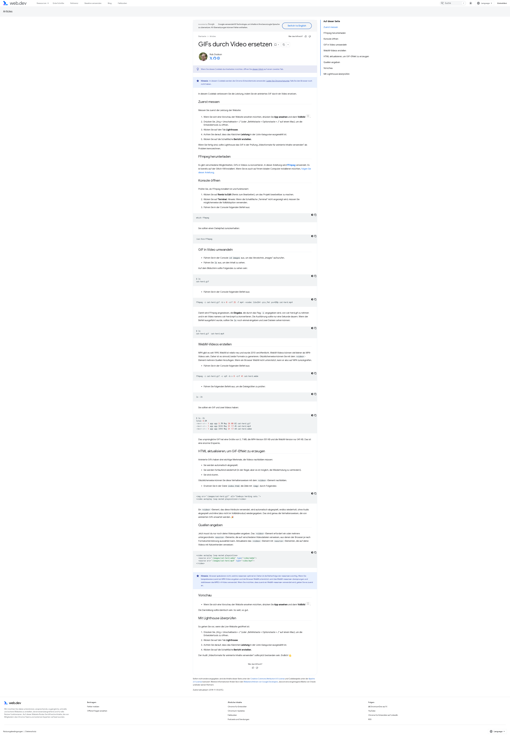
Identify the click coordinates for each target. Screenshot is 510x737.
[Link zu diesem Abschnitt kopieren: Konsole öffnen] (222, 180)
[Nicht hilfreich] (310, 36)
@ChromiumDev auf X (377, 706)
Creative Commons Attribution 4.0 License (267, 679)
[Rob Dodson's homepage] (218, 59)
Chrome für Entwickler (237, 706)
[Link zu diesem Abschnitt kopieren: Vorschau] (214, 595)
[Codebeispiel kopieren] (315, 214)
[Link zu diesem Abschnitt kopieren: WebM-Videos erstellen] (234, 344)
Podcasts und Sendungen (238, 719)
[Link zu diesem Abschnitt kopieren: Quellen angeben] (224, 525)
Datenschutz (30, 731)
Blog (110, 3)
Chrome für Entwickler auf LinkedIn (383, 715)
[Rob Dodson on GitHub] (214, 59)
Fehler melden (93, 706)
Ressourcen (41, 3)
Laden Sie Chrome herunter (277, 81)
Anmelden (502, 3)
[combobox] (453, 3)
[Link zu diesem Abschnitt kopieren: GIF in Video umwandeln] (235, 250)
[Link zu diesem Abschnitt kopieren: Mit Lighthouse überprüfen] (238, 618)
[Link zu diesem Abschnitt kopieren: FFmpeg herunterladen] (233, 156)
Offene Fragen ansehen (97, 711)
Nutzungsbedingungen (13, 731)
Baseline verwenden (93, 3)
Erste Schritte (58, 3)
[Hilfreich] (306, 36)
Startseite (202, 36)
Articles (7, 11)
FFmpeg (291, 165)
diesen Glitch (258, 69)
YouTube (371, 711)
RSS (369, 719)
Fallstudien (122, 3)
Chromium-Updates (236, 711)
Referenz (74, 3)
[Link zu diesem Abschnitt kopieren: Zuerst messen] (222, 102)
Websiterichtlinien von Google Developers (261, 682)
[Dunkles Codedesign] (312, 214)
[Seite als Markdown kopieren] (284, 44)
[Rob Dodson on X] (211, 59)
